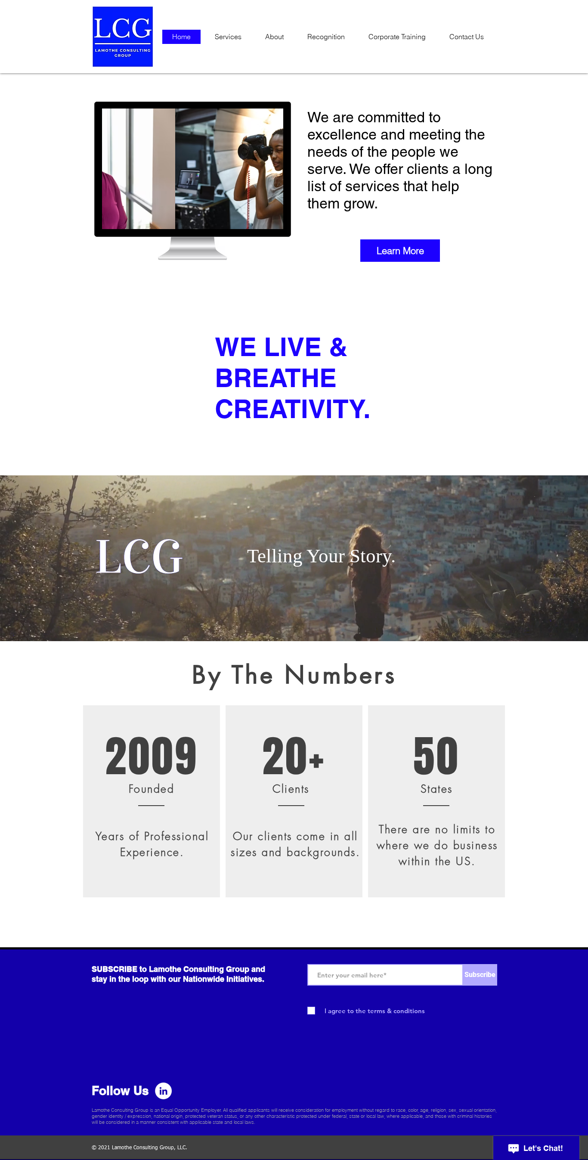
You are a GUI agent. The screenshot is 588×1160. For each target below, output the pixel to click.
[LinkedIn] (163, 1090)
